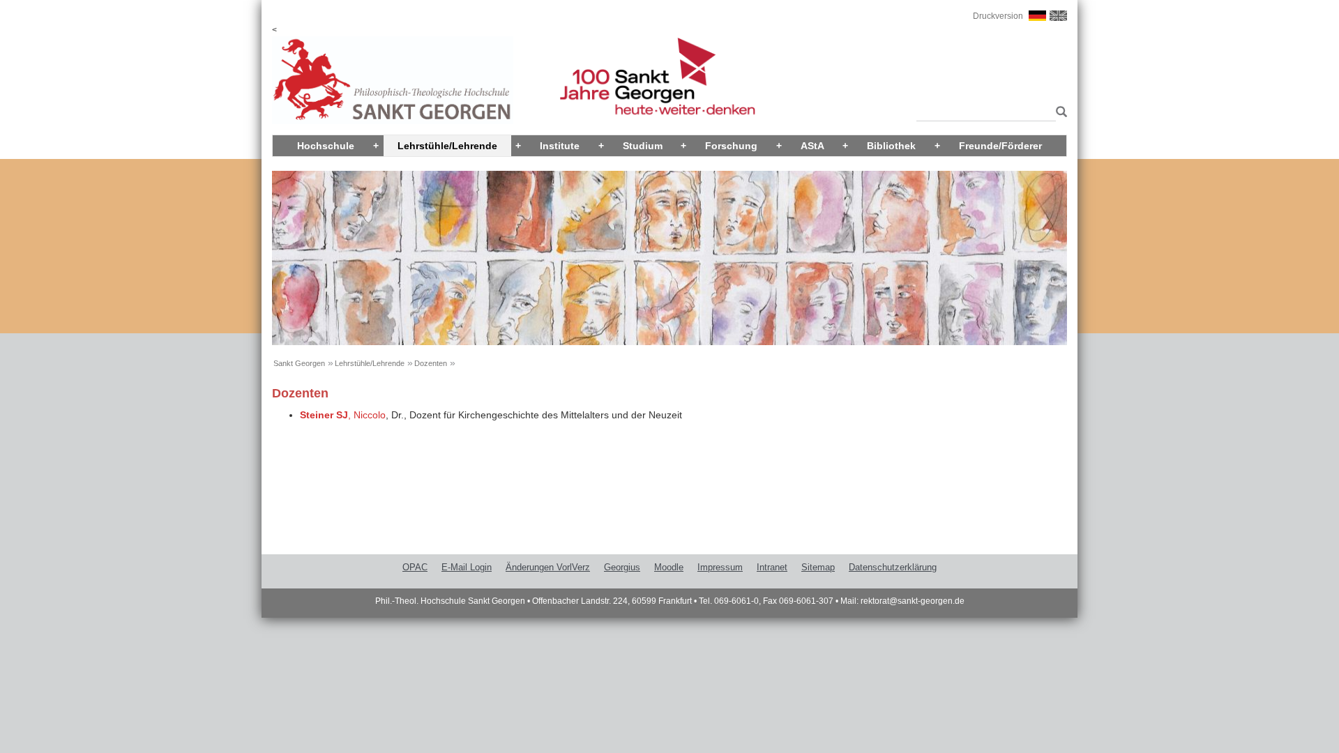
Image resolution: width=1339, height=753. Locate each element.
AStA (812, 145)
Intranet (772, 567)
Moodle (668, 567)
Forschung (731, 145)
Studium (643, 145)
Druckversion (998, 16)
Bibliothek (891, 145)
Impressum (720, 567)
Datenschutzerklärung (893, 567)
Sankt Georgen (299, 363)
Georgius (622, 567)
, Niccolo (343, 414)
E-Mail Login (466, 567)
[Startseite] (392, 79)
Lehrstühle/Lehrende (447, 145)
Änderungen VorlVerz (548, 567)
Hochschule (325, 145)
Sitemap (818, 567)
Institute (560, 145)
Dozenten (430, 363)
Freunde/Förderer (1000, 145)
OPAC (415, 567)
